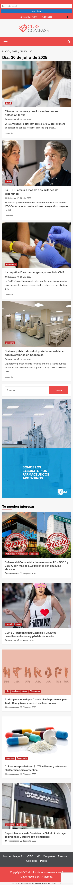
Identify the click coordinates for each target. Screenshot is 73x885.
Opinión (9, 624)
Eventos (62, 856)
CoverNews (27, 876)
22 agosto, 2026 (26, 640)
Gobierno (10, 343)
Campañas (49, 856)
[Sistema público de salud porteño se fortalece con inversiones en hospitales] (36, 324)
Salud (8, 103)
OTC (30, 856)
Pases (43, 860)
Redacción (11, 120)
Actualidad (10, 554)
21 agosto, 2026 (29, 707)
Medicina (16, 691)
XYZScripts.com (54, 883)
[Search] (69, 42)
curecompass (13, 573)
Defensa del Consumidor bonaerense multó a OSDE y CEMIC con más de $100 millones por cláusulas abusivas (36, 566)
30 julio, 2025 (25, 120)
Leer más (9, 133)
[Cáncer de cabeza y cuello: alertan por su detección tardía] (36, 84)
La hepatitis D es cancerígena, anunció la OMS (34, 272)
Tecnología (35, 691)
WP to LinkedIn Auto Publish (24, 883)
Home (7, 856)
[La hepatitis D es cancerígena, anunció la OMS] (36, 245)
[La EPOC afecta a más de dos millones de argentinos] (36, 163)
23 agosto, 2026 (29, 573)
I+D (7, 691)
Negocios (34, 554)
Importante (11, 264)
